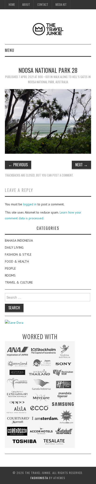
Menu (9, 50)
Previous (18, 164)
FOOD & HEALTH (17, 261)
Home (12, 4)
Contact (42, 4)
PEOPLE (10, 268)
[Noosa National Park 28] (48, 121)
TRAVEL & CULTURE (19, 282)
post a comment (62, 175)
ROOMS (10, 275)
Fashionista (39, 478)
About (26, 4)
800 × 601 (44, 77)
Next (81, 164)
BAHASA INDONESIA (19, 240)
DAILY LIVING (14, 247)
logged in (30, 204)
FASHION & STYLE (18, 254)
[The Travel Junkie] (48, 29)
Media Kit (61, 4)
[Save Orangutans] (14, 322)
